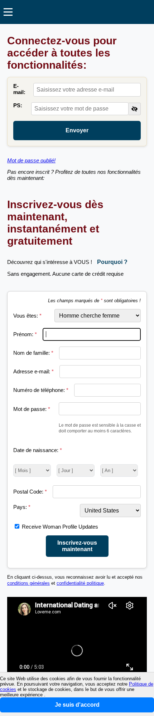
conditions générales (28, 583)
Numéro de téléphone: (40, 390)
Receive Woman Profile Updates (60, 527)
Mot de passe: (31, 409)
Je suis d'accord (77, 705)
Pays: (21, 507)
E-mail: (19, 89)
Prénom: (25, 334)
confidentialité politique (80, 583)
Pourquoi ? (112, 262)
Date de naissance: (37, 450)
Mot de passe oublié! (31, 160)
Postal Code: (30, 492)
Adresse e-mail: (33, 371)
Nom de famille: (33, 353)
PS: (17, 105)
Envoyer (77, 130)
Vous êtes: (27, 316)
